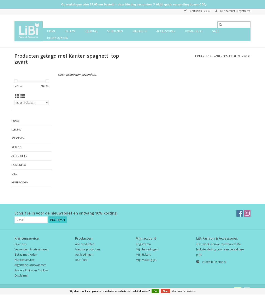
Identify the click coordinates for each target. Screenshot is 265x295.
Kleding (91, 31)
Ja (155, 291)
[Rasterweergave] (17, 96)
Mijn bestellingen (147, 249)
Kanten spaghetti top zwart (232, 56)
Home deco (193, 31)
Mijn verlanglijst (146, 260)
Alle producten (84, 244)
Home (51, 31)
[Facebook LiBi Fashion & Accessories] (239, 213)
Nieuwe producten (87, 249)
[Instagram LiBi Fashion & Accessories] (247, 213)
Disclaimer (21, 275)
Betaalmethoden (25, 254)
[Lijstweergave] (22, 96)
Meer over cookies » (184, 291)
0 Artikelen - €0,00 (200, 11)
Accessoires (165, 31)
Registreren (143, 244)
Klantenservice (24, 260)
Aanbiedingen (84, 254)
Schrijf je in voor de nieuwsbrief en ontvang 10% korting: (65, 213)
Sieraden (139, 31)
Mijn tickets (143, 254)
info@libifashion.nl (214, 262)
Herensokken (57, 38)
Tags (208, 56)
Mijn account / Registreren (235, 11)
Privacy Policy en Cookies (31, 270)
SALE (215, 31)
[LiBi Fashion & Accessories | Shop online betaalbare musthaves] (28, 31)
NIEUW (70, 31)
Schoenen (115, 31)
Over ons (20, 244)
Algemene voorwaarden (30, 265)
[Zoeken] (220, 24)
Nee (165, 291)
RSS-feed (81, 260)
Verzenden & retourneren (31, 249)
